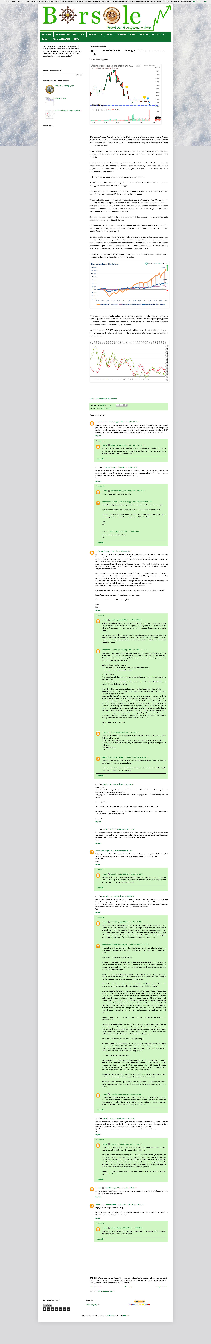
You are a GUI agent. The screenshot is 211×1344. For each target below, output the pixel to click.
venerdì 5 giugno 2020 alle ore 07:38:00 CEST (126, 922)
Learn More (197, 1)
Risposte (101, 441)
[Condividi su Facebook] (124, 405)
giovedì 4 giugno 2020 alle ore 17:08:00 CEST (116, 851)
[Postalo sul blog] (119, 405)
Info (82, 34)
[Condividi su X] (122, 405)
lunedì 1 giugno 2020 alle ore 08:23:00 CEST (126, 620)
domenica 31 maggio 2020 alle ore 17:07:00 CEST (128, 491)
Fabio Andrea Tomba (109, 502)
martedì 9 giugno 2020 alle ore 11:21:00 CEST (127, 1204)
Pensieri (109, 34)
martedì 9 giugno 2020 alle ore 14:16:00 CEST (127, 1228)
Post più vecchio (161, 1287)
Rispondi (98, 436)
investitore (99, 422)
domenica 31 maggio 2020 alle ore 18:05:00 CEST (135, 502)
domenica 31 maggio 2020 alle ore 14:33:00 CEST (120, 467)
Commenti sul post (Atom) (105, 1291)
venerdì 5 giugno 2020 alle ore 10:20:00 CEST (119, 1118)
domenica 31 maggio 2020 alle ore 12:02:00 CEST (128, 445)
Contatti (45, 39)
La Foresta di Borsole (126, 34)
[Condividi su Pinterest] (126, 405)
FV (101, 34)
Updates (92, 34)
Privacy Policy (158, 34)
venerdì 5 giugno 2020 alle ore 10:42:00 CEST (133, 945)
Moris (97, 851)
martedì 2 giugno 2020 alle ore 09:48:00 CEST (122, 732)
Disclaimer (143, 34)
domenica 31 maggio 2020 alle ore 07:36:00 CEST (121, 422)
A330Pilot (110, 1316)
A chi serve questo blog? (66, 34)
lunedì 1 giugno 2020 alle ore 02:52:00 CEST (116, 551)
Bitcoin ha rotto (60, 98)
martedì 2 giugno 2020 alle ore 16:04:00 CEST (133, 757)
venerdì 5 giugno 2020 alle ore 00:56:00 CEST (119, 896)
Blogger (126, 1316)
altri (98, 408)
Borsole (104, 445)
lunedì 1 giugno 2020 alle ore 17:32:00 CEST (118, 784)
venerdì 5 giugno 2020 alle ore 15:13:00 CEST (126, 1144)
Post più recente (95, 1287)
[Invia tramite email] (117, 405)
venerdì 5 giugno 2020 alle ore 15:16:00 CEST (126, 1094)
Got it (205, 1)
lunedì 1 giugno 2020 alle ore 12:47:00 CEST (133, 650)
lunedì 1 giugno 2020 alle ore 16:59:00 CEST (124, 532)
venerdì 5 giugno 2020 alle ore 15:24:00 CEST (120, 1188)
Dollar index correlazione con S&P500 (68, 111)
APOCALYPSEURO (105, 408)
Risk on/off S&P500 (61, 39)
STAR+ (76, 39)
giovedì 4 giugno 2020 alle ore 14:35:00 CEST (119, 829)
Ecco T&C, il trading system (64, 86)
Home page (46, 34)
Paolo (97, 551)
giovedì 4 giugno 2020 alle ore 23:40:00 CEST (126, 874)
